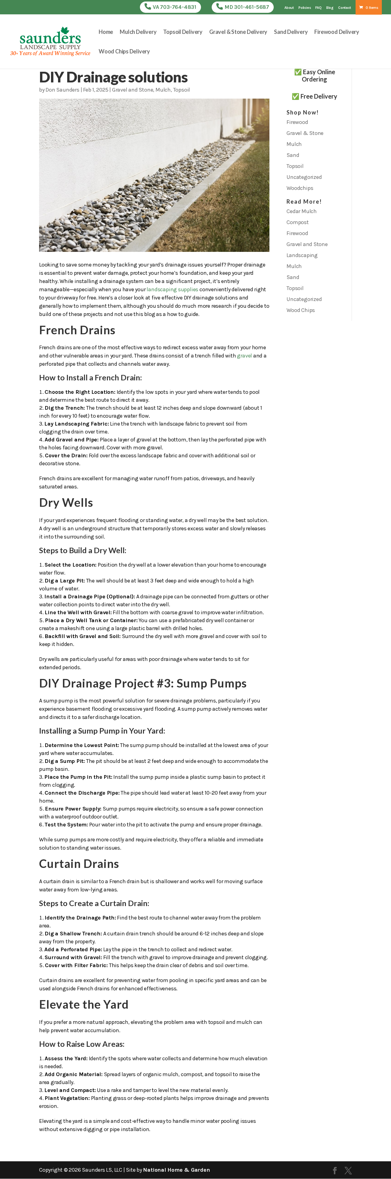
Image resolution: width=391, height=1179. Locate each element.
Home (106, 32)
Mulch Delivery (138, 32)
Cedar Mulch (302, 211)
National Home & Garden (176, 1169)
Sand (293, 155)
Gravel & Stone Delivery (238, 32)
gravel (244, 355)
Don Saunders (62, 89)
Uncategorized (304, 177)
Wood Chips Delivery (124, 52)
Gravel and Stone (132, 89)
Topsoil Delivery (183, 32)
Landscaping (302, 255)
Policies (304, 8)
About (289, 8)
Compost (298, 222)
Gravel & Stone (305, 133)
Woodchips (300, 188)
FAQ (318, 8)
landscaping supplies (172, 289)
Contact (344, 8)
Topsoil (181, 89)
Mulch (163, 89)
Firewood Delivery (336, 32)
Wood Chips (301, 310)
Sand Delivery (291, 32)
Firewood (297, 122)
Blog (330, 8)
